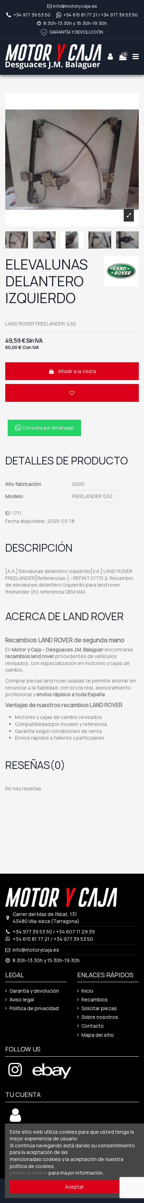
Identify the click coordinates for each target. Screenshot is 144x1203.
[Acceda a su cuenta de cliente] (15, 1118)
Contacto (92, 1025)
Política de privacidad (34, 1008)
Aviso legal (21, 999)
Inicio (87, 990)
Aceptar (74, 1186)
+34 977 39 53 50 (32, 15)
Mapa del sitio (97, 1034)
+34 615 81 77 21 (80, 15)
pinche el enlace (29, 1172)
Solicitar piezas (99, 1008)
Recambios (94, 999)
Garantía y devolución (34, 990)
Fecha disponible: (25, 521)
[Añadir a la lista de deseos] (72, 393)
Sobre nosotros (99, 1017)
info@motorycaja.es (75, 6)
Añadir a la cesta (77, 371)
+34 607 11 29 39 (75, 931)
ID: (8, 513)
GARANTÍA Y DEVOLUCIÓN (76, 32)
